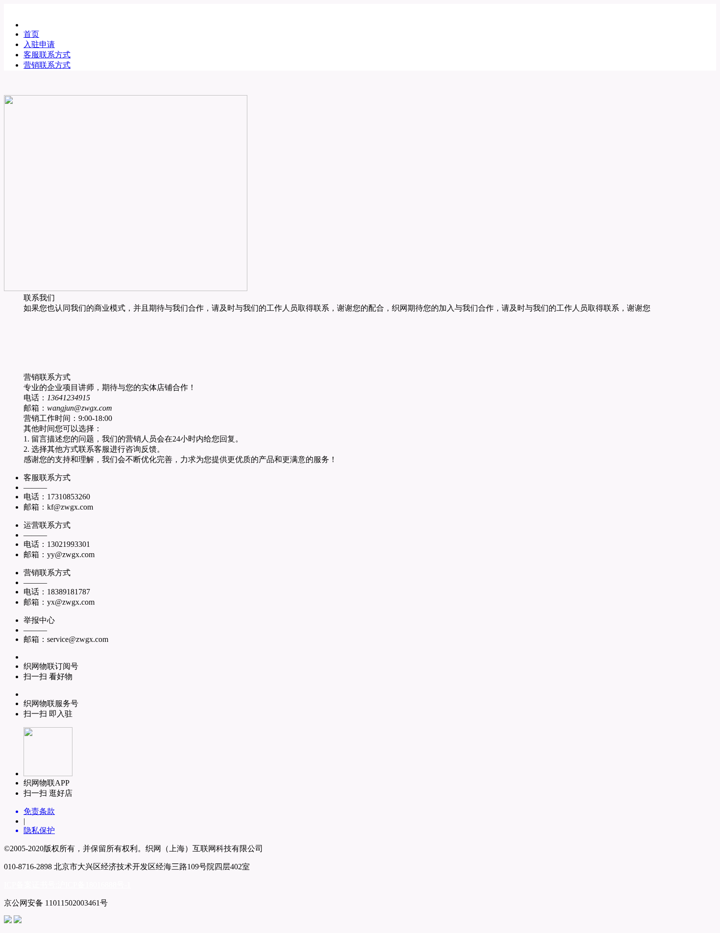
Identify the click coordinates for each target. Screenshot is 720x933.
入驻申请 (39, 44)
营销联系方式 (47, 65)
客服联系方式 (47, 54)
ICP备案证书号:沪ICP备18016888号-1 (67, 885)
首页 (31, 34)
